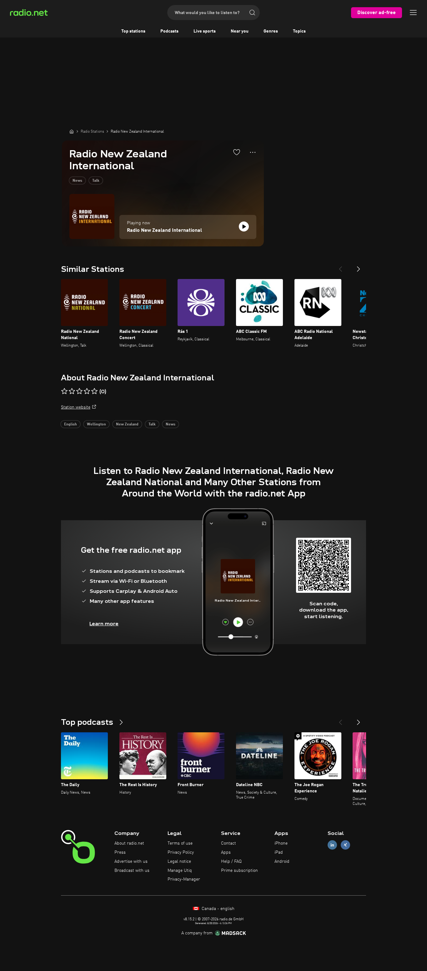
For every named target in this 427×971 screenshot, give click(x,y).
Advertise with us (131, 861)
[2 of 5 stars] (72, 391)
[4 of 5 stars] (87, 391)
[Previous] (340, 266)
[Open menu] (413, 12)
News (77, 181)
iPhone (281, 843)
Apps (226, 852)
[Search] (252, 12)
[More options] (252, 152)
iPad (278, 852)
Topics (299, 31)
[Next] (358, 266)
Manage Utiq (180, 870)
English (70, 424)
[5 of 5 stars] (94, 391)
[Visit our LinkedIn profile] (332, 845)
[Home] (71, 131)
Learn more (103, 623)
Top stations (133, 31)
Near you (240, 31)
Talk (95, 181)
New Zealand (127, 424)
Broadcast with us (131, 870)
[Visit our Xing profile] (345, 845)
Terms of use (180, 843)
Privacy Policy (181, 852)
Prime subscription (239, 870)
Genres (271, 31)
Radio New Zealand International (164, 230)
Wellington (96, 424)
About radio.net (129, 843)
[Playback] (244, 226)
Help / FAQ (231, 861)
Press (120, 852)
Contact (228, 843)
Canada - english (217, 909)
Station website (75, 407)
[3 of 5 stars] (79, 391)
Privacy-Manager (184, 879)
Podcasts (169, 31)
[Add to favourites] (237, 152)
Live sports (204, 31)
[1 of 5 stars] (64, 391)
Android (281, 861)
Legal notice (179, 861)
